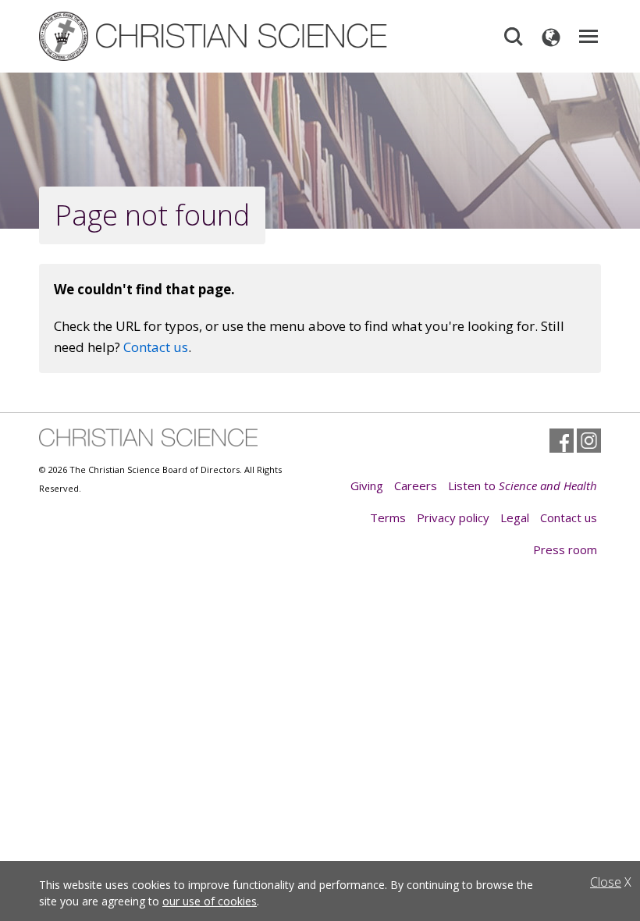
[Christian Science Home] (214, 36)
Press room (565, 549)
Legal (514, 517)
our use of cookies (209, 901)
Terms (388, 517)
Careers (415, 485)
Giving (366, 485)
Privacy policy (453, 517)
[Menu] (588, 36)
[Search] (513, 36)
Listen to (522, 485)
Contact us (155, 347)
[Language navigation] (551, 36)
